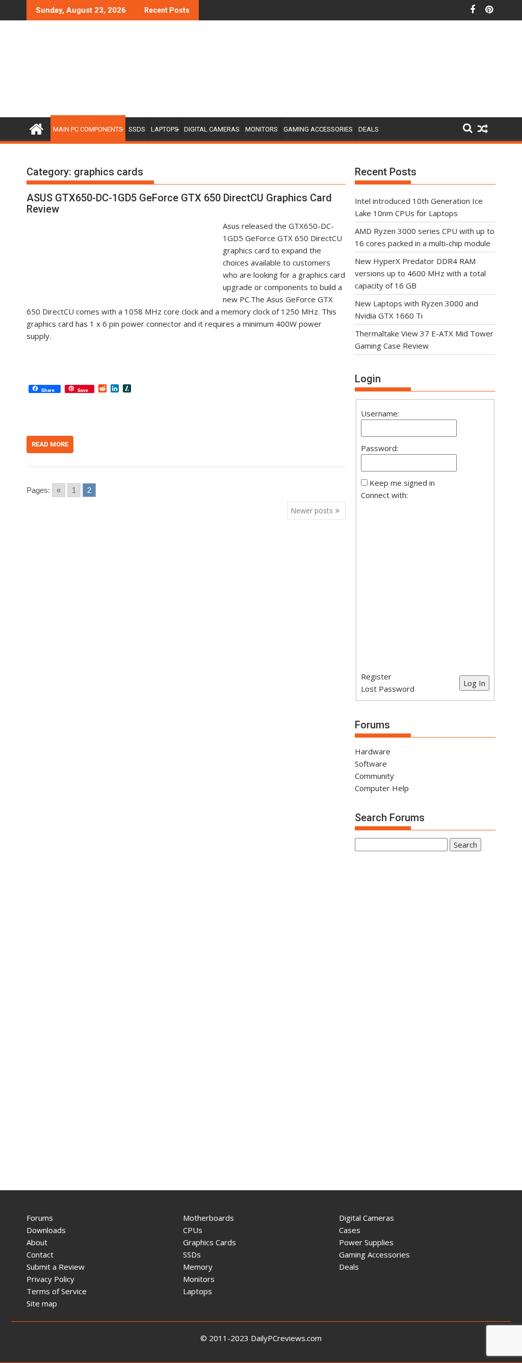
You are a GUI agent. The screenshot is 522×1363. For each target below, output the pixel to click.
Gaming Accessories (318, 129)
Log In (474, 683)
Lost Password (387, 689)
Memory (198, 1267)
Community (374, 776)
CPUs (192, 1230)
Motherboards (208, 1218)
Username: (380, 413)
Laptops (164, 129)
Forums (40, 1218)
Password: (379, 448)
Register (376, 676)
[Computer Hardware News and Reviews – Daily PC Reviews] (36, 128)
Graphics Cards (209, 1242)
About (37, 1242)
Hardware (372, 751)
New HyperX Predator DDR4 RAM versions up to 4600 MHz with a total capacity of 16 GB (420, 273)
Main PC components (88, 129)
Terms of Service (57, 1291)
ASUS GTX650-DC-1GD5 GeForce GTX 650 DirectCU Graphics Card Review (179, 203)
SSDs (136, 129)
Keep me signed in (402, 483)
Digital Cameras (212, 129)
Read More (50, 444)
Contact (40, 1254)
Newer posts (312, 510)
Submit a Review (56, 1267)
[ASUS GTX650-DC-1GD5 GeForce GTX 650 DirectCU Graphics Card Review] (122, 226)
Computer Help (382, 788)
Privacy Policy (50, 1279)
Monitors (261, 129)
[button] (425, 579)
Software (371, 763)
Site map (42, 1303)
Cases (349, 1230)
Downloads (46, 1230)
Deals (368, 129)
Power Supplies (366, 1242)
